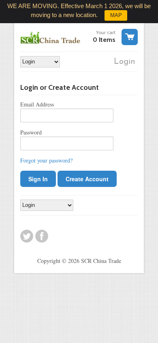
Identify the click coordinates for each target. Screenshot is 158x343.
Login (124, 62)
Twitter (26, 236)
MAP (116, 15)
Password (31, 132)
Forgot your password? (46, 160)
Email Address (37, 104)
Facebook (41, 236)
